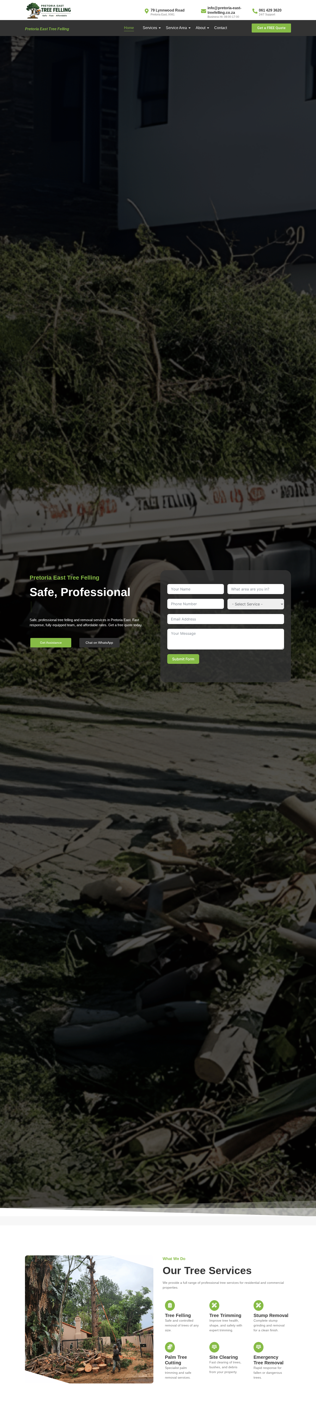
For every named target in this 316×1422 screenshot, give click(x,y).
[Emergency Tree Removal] (258, 1347)
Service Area (176, 28)
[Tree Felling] (170, 1305)
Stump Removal (271, 1315)
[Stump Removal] (258, 1305)
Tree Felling (178, 1315)
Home (129, 28)
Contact (220, 28)
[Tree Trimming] (214, 1305)
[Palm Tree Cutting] (170, 1347)
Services (150, 28)
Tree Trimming (225, 1315)
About (200, 28)
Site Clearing (223, 1357)
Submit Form (183, 659)
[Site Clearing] (214, 1347)
